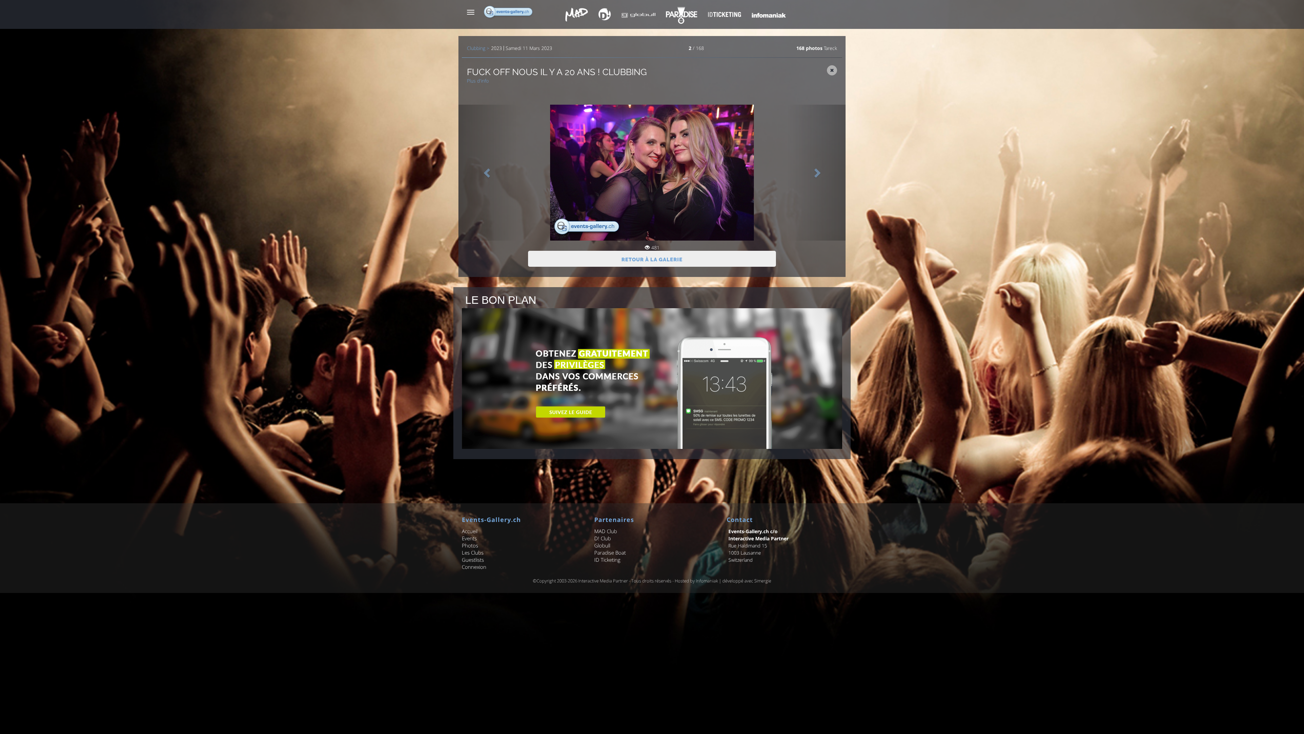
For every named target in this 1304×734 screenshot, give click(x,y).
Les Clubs (473, 552)
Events (469, 538)
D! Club (602, 538)
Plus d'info (478, 80)
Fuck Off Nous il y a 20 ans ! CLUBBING (557, 72)
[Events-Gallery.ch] (509, 11)
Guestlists (473, 559)
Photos (470, 545)
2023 (496, 48)
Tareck (830, 48)
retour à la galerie (652, 260)
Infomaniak (707, 581)
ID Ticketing (607, 559)
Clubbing (476, 48)
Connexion (474, 566)
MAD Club (605, 531)
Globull (602, 545)
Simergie (762, 581)
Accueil (469, 531)
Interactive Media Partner (603, 581)
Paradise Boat (610, 552)
